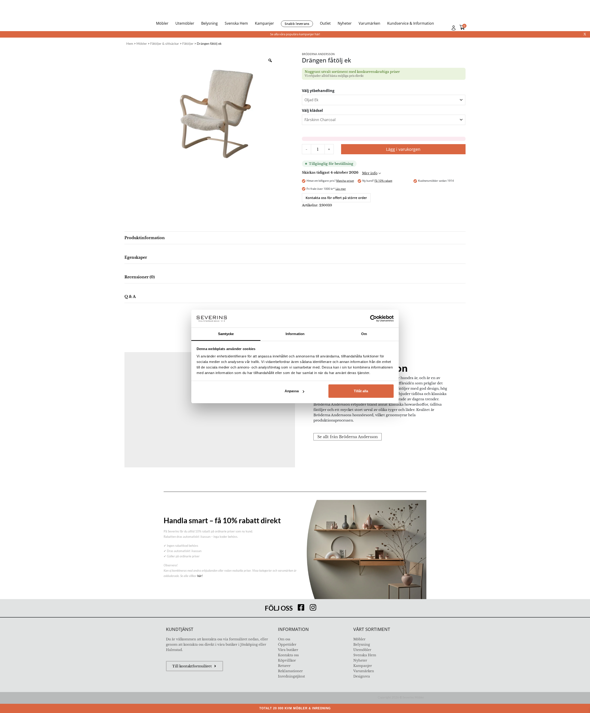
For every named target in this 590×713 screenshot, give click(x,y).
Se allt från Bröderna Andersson (347, 436)
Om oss (284, 639)
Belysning (209, 23)
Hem (129, 43)
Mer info (370, 173)
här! (200, 576)
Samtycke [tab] (226, 334)
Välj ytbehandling (318, 90)
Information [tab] (295, 334)
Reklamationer (290, 671)
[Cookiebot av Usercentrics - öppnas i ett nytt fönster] (373, 318)
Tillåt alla (361, 391)
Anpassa (292, 391)
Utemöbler (184, 23)
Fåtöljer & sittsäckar (164, 43)
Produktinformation (144, 237)
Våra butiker (288, 650)
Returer (284, 666)
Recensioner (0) (139, 277)
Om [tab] (364, 334)
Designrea (361, 676)
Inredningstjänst (291, 676)
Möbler (162, 23)
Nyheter (345, 23)
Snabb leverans (297, 23)
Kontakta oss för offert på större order (336, 198)
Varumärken (369, 23)
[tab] (295, 238)
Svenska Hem (236, 23)
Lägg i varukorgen (403, 149)
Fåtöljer (188, 43)
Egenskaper (135, 257)
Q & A (130, 296)
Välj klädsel (312, 110)
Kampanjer (264, 23)
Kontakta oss (288, 655)
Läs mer (341, 189)
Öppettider (287, 644)
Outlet (325, 23)
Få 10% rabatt (383, 181)
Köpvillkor (287, 660)
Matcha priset (345, 181)
